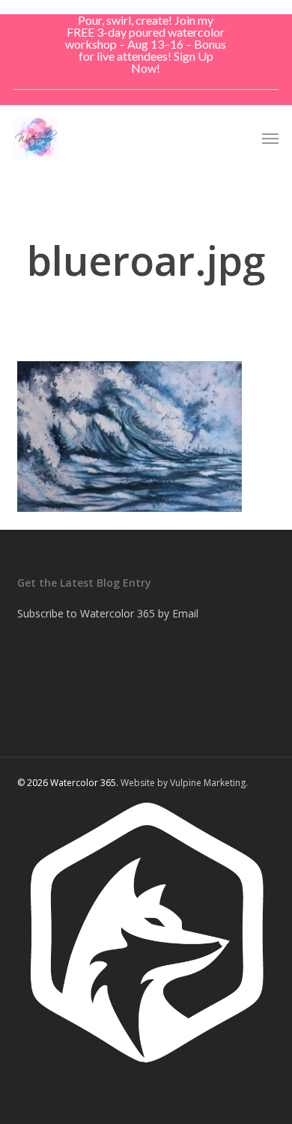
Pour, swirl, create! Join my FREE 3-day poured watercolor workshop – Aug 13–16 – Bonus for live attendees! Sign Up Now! (145, 44)
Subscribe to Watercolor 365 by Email (107, 613)
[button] (270, 137)
